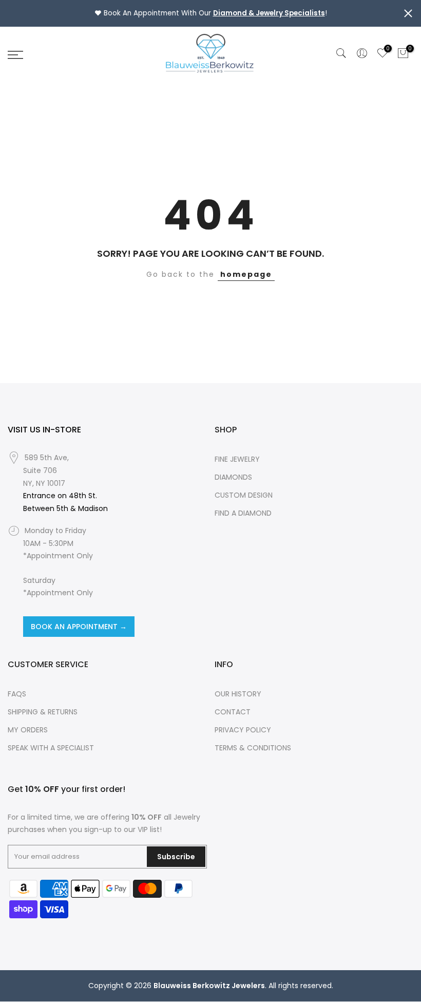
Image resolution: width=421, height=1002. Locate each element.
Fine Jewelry (237, 459)
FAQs (17, 694)
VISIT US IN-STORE (44, 430)
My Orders (28, 730)
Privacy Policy (243, 730)
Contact (233, 712)
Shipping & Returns (43, 712)
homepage (246, 274)
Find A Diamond (243, 513)
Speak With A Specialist (51, 748)
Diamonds (233, 477)
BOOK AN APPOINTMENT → (79, 626)
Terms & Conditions (253, 748)
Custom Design (244, 495)
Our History (238, 694)
